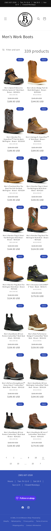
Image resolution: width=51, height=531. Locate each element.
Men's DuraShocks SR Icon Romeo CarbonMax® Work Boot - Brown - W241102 (13, 434)
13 (18, 463)
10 (36, 457)
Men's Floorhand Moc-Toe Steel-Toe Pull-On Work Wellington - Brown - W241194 (14, 188)
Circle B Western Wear (24, 518)
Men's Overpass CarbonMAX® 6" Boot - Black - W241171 (37, 286)
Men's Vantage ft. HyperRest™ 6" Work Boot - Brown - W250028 (37, 139)
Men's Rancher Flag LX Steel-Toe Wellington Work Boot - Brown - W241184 (13, 237)
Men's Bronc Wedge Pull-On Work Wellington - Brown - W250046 (37, 90)
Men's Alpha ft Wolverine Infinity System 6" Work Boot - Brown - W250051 (13, 90)
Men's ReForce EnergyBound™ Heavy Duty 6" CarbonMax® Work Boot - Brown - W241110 (13, 385)
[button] (5, 19)
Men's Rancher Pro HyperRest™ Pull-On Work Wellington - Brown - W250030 (13, 139)
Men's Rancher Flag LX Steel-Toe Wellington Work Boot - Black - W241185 (37, 188)
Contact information (33, 525)
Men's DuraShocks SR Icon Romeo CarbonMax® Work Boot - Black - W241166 (13, 336)
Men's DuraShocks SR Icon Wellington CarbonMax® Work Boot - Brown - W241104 (37, 385)
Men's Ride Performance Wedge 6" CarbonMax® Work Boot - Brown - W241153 (37, 336)
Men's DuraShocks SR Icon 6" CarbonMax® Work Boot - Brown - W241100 (37, 434)
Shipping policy (18, 525)
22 (33, 463)
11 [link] (43, 457)
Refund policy (16, 521)
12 (11, 463)
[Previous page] (7, 458)
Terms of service (42, 521)
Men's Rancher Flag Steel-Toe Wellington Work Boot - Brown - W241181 (13, 287)
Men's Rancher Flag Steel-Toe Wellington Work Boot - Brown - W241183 (37, 237)
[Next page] (40, 464)
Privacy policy (29, 521)
